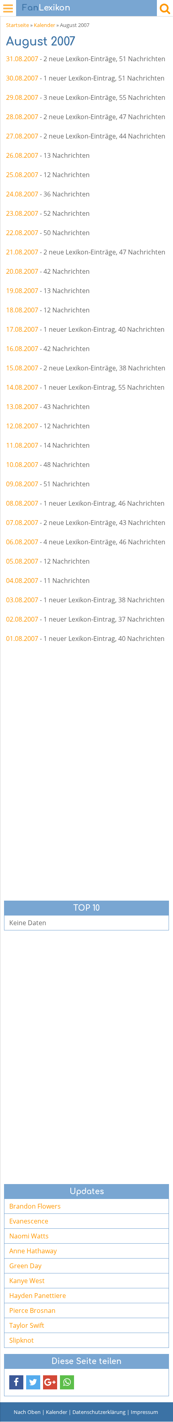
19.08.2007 (22, 290)
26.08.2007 (22, 155)
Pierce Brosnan (32, 1310)
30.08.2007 (22, 78)
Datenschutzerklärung (99, 1412)
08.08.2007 (22, 503)
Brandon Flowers (35, 1206)
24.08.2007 (22, 194)
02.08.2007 (22, 619)
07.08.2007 (22, 522)
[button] (16, 1382)
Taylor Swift (26, 1325)
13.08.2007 (22, 406)
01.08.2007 (22, 638)
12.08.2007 (22, 426)
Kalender (44, 25)
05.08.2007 (22, 561)
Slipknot (21, 1340)
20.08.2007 (22, 271)
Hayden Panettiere (37, 1295)
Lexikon (46, 7)
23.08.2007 (22, 213)
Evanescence (28, 1221)
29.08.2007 (22, 97)
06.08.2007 (22, 541)
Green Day (25, 1265)
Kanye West (27, 1280)
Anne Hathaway (33, 1250)
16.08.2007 (22, 348)
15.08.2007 (22, 368)
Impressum (144, 1412)
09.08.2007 (22, 484)
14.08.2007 (22, 387)
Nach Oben (27, 1412)
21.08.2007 (22, 252)
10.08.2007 (22, 464)
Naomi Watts (29, 1236)
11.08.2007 (22, 445)
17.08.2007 (22, 329)
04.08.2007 (22, 580)
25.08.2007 (22, 174)
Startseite (17, 25)
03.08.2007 (22, 599)
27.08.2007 (22, 136)
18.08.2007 (22, 310)
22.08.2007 (22, 232)
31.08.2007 (22, 58)
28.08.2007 (22, 116)
